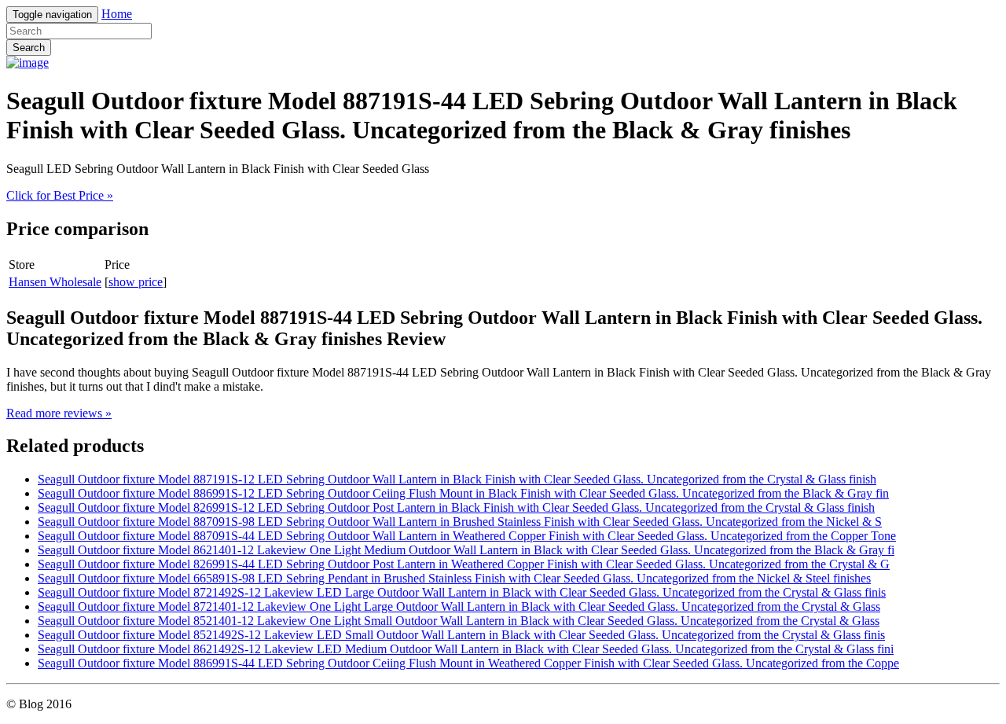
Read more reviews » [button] (59, 413)
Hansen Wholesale (55, 281)
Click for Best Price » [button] (59, 195)
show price (135, 281)
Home (116, 13)
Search (29, 47)
